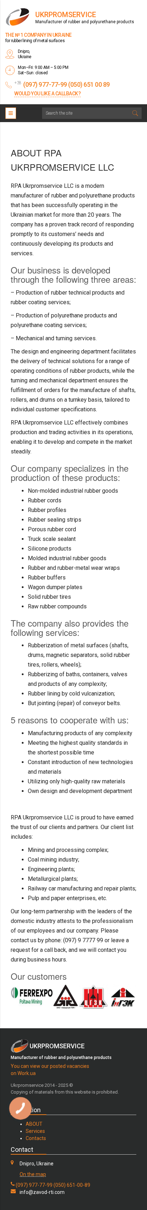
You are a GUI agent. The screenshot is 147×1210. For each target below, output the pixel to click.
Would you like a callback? (47, 93)
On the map (33, 1174)
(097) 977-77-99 (34, 1185)
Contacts (36, 1138)
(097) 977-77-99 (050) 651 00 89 (66, 84)
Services (35, 1131)
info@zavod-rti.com (42, 1192)
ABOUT (34, 1124)
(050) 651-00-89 (72, 1185)
